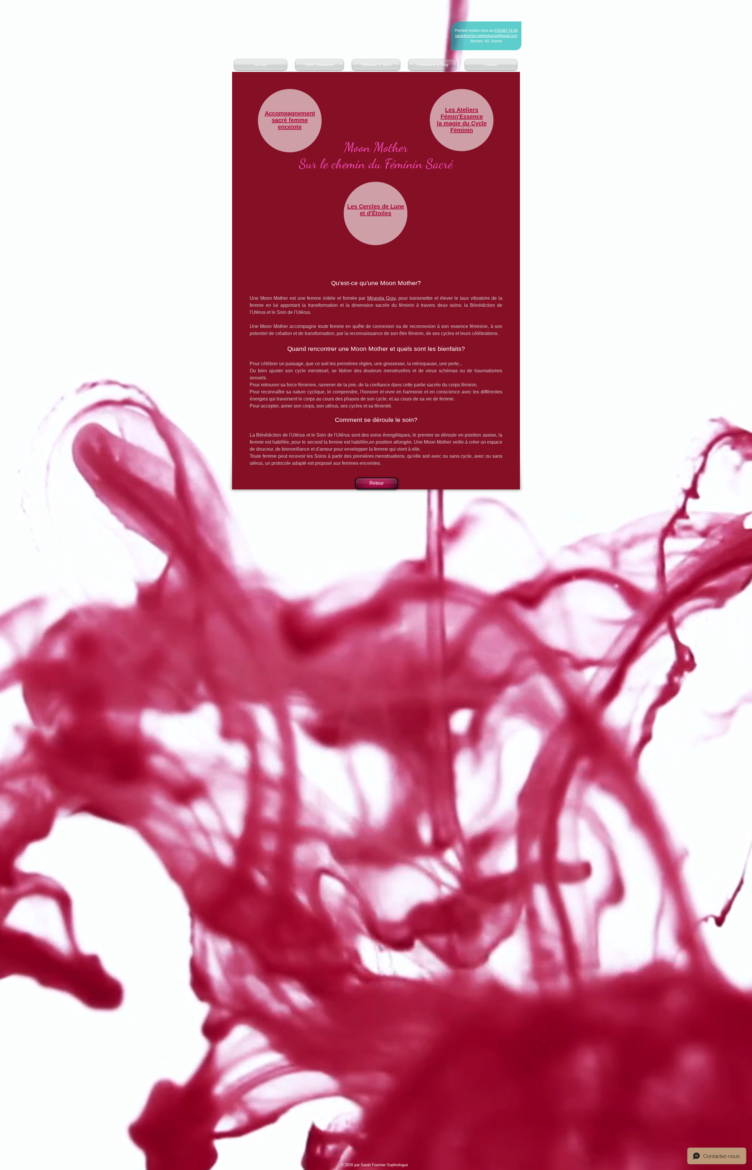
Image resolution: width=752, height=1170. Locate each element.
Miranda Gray (381, 298)
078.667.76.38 (506, 30)
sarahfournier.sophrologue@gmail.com (486, 36)
